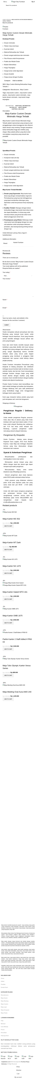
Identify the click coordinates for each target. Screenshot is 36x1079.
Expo (16, 936)
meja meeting (25, 925)
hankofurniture (7, 235)
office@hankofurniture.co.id (13, 502)
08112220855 (25, 497)
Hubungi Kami (5, 1035)
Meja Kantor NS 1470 (12, 566)
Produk (9, 19)
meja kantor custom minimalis (17, 95)
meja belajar (22, 928)
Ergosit (12, 936)
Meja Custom (24, 89)
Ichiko (32, 936)
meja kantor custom (13, 93)
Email (5, 308)
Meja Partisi (4, 1013)
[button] (8, 526)
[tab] (9, 106)
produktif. (5, 136)
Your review (7, 278)
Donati (7, 936)
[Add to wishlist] (5, 515)
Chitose (3, 936)
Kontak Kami (4, 987)
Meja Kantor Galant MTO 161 (15, 592)
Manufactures (15, 89)
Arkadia (24, 934)
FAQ (2, 1020)
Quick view (9, 530)
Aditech (16, 934)
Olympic (15, 937)
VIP (27, 937)
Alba (20, 934)
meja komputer (14, 926)
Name (5, 299)
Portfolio (3, 984)
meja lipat (21, 926)
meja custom (28, 926)
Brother (32, 934)
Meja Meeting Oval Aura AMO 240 (17, 692)
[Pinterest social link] (8, 103)
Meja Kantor (4, 998)
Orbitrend (20, 937)
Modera (11, 937)
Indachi (3, 937)
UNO (25, 937)
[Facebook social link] (4, 103)
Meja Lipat (4, 1007)
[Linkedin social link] (10, 103)
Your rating (6, 272)
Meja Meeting (4, 1001)
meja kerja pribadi (30, 928)
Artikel (2, 981)
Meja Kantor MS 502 (11, 519)
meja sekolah (15, 928)
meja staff (12, 929)
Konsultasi (4, 1032)
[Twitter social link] (6, 103)
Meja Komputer (5, 1010)
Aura (28, 934)
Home (4, 19)
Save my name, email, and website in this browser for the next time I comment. (15, 319)
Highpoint (21, 936)
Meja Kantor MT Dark (12, 542)
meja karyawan (5, 929)
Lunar (7, 937)
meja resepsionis (6, 926)
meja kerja (8, 928)
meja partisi (32, 925)
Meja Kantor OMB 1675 (12, 616)
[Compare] (5, 530)
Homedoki (27, 936)
